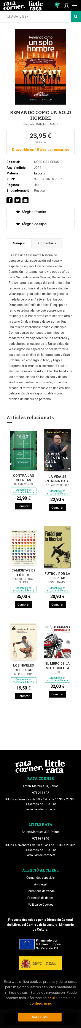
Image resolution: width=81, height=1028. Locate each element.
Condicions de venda (41, 891)
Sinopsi (19, 243)
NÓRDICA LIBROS (46, 162)
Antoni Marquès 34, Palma (40, 786)
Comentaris (47, 243)
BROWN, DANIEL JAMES (41, 124)
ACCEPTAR (40, 1017)
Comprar (23, 506)
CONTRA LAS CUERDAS (23, 478)
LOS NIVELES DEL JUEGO (23, 667)
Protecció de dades (40, 898)
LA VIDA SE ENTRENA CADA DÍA (57, 479)
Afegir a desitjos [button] (34, 224)
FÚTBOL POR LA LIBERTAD (57, 576)
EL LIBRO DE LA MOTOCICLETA (57, 666)
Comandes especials (40, 877)
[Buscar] (76, 16)
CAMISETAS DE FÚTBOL (23, 572)
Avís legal (40, 884)
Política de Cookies (40, 904)
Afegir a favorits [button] (33, 212)
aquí (51, 998)
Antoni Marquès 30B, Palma (41, 832)
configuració (40, 1003)
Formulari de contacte (41, 809)
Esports (39, 173)
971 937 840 (40, 838)
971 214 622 (40, 793)
